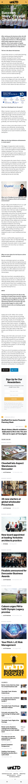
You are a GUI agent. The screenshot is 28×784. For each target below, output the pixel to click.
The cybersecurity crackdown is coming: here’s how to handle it (10, 699)
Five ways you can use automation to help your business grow (8, 738)
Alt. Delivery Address (14, 776)
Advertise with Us (11, 775)
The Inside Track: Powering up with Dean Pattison (10, 706)
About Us (15, 773)
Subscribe (14, 399)
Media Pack (22, 773)
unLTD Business (7, 472)
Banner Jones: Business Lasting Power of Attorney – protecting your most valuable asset (10, 729)
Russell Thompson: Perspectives (7, 745)
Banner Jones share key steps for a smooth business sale (10, 685)
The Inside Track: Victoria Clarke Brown (9, 692)
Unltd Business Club (7, 773)
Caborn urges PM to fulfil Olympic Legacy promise (12, 609)
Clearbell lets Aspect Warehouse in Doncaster (12, 466)
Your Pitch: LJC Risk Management (12, 643)
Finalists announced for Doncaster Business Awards (14, 573)
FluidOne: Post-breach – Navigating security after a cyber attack (9, 753)
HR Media (5, 544)
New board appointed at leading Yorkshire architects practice (12, 537)
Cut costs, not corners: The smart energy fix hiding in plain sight (10, 714)
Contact (19, 775)
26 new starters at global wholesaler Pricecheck (11, 502)
